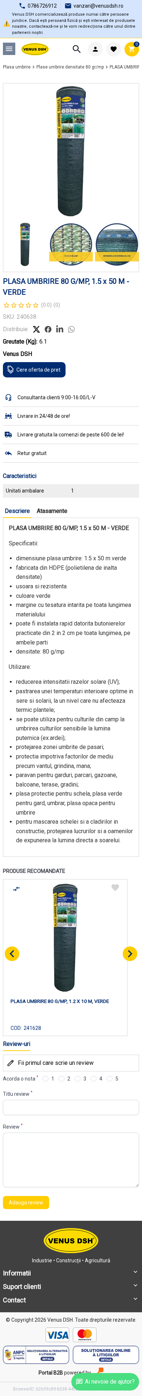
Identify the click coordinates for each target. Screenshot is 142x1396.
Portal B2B (51, 1373)
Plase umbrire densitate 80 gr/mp (70, 67)
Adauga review (26, 1202)
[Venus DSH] (35, 49)
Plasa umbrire (17, 67)
